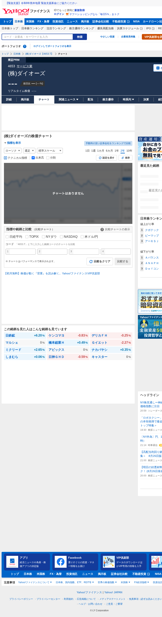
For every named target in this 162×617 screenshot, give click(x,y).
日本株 (19, 21)
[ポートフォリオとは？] (25, 46)
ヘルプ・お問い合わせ (90, 604)
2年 (123, 150)
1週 (93, 150)
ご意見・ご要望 (114, 604)
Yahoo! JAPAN (113, 592)
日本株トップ (10, 28)
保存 (127, 157)
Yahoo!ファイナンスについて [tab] (33, 582)
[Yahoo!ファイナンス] (27, 9)
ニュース (72, 21)
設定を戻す (108, 157)
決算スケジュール (128, 28)
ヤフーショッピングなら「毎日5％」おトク (94, 14)
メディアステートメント (112, 599)
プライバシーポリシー (21, 599)
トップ (7, 21)
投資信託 (58, 21)
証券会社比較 (100, 21)
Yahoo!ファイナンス (89, 592)
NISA (136, 21)
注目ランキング (56, 28)
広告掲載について (86, 599)
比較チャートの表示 (117, 229)
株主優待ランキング (81, 28)
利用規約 (68, 599)
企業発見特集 (128, 36)
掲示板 (85, 21)
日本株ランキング (32, 28)
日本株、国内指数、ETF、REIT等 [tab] (73, 582)
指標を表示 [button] (14, 142)
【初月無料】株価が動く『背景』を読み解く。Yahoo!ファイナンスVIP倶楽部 (52, 273)
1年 (117, 150)
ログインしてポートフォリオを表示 (52, 46)
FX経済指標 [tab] (140, 582)
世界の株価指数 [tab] (106, 582)
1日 (87, 150)
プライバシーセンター (48, 599)
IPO (148, 28)
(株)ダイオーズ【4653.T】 (39, 53)
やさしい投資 (107, 36)
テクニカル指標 (17, 157)
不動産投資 (119, 21)
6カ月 (109, 150)
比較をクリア (102, 261)
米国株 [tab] (124, 582)
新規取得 (79, 10)
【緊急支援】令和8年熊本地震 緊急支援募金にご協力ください (41, 3)
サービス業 (24, 66)
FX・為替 (43, 21)
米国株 (30, 21)
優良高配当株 (105, 28)
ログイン (59, 13)
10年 (129, 150)
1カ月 (100, 150)
